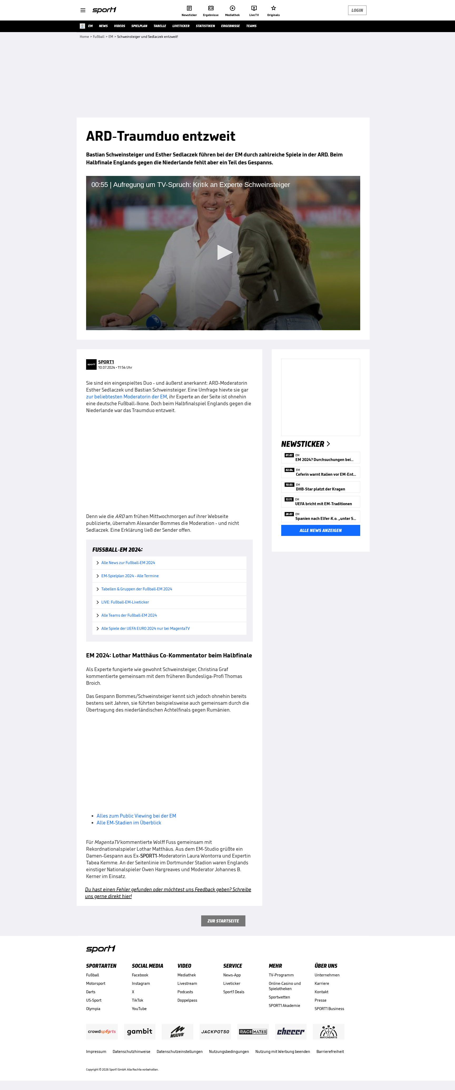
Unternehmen (327, 974)
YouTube (139, 1008)
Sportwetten (279, 997)
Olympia (93, 1008)
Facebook (140, 974)
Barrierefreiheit (330, 1051)
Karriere (322, 983)
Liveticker (231, 983)
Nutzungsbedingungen (229, 1051)
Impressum (96, 1051)
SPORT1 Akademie (284, 1005)
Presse (321, 1000)
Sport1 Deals (233, 991)
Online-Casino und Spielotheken (285, 986)
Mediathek (186, 974)
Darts (90, 991)
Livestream (187, 983)
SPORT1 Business (329, 1008)
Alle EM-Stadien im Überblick (129, 822)
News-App (232, 974)
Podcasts (185, 991)
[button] (223, 252)
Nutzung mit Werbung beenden (282, 1051)
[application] (223, 253)
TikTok (137, 1000)
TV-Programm (281, 974)
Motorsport (95, 983)
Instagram (141, 983)
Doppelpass (187, 1000)
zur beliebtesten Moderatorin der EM (126, 396)
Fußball (92, 974)
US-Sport (93, 1000)
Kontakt (321, 991)
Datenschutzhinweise (131, 1051)
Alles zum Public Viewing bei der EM (136, 816)
